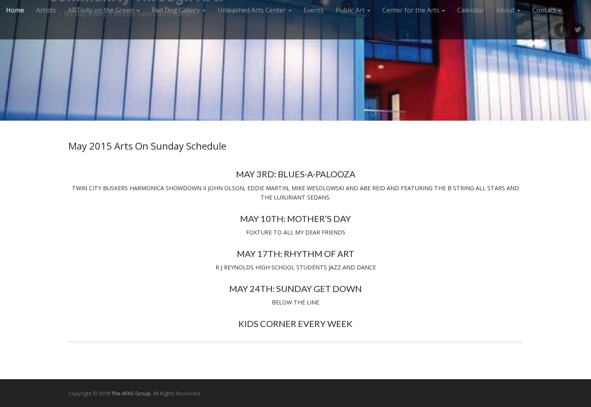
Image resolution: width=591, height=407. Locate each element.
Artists (46, 10)
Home (15, 10)
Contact (544, 10)
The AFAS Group (131, 393)
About (506, 10)
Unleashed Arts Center (252, 10)
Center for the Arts (411, 10)
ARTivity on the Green (101, 10)
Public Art (351, 10)
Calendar (470, 10)
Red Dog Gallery (176, 10)
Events (314, 10)
